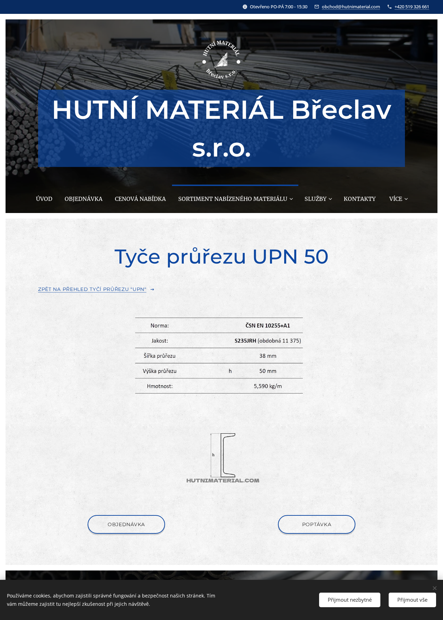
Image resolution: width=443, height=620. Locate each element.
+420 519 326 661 (412, 6)
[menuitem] (44, 199)
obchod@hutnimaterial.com (351, 6)
